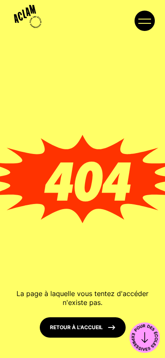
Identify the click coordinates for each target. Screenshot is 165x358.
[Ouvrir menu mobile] (145, 21)
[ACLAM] (25, 14)
